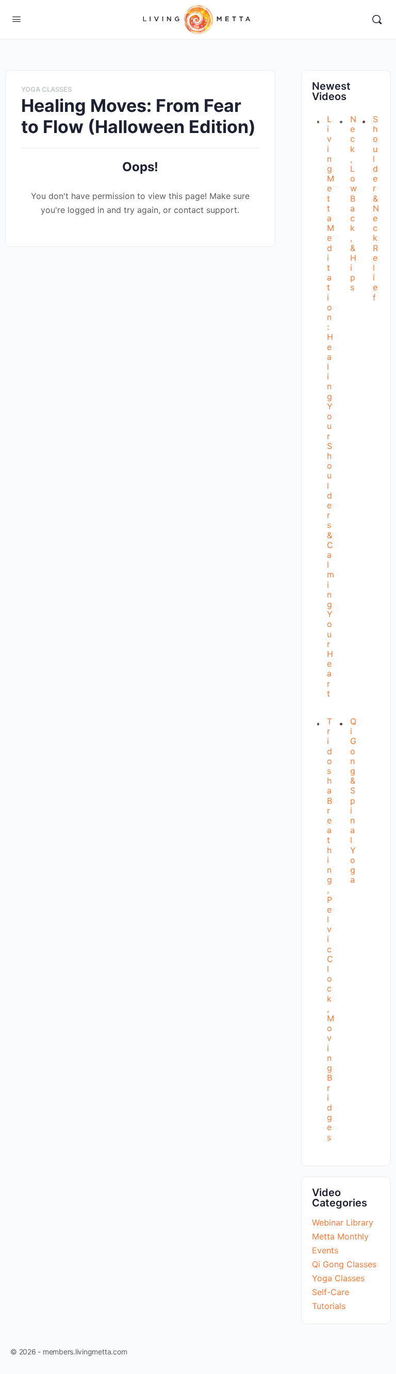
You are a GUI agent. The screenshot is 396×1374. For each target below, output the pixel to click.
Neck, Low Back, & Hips (353, 203)
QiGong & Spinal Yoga (353, 800)
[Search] (377, 19)
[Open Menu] (16, 19)
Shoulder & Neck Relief (376, 208)
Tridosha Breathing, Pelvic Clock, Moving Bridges (330, 929)
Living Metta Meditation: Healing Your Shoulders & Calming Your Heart (330, 406)
